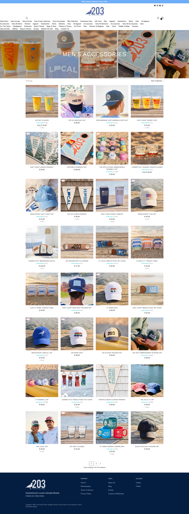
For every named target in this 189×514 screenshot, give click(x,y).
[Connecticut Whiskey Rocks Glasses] (147, 148)
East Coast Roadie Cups (147, 120)
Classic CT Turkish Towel (147, 261)
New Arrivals (15, 21)
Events (36, 29)
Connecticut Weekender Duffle (41, 261)
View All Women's (101, 24)
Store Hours (39, 496)
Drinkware (28, 26)
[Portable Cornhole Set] (77, 148)
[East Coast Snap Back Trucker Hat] (77, 289)
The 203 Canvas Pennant (77, 214)
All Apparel (145, 21)
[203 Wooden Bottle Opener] (77, 242)
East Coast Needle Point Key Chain (147, 308)
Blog (56, 29)
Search (83, 483)
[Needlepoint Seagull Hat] (42, 333)
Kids (107, 26)
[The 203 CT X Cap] (147, 380)
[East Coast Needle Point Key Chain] (147, 289)
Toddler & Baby (124, 26)
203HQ (14, 29)
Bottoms (62, 24)
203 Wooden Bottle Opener (77, 261)
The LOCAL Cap (42, 446)
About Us (111, 483)
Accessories (4, 24)
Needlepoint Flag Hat (147, 214)
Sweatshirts (122, 21)
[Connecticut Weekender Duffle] (42, 242)
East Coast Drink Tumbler (112, 214)
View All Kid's (5, 29)
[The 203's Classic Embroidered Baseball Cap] (112, 148)
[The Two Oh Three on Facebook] (155, 5)
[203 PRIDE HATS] (77, 333)
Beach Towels (39, 26)
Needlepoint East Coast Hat (42, 214)
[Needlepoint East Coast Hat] (42, 195)
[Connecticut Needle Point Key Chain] (77, 380)
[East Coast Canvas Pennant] (42, 148)
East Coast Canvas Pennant (41, 167)
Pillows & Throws (65, 26)
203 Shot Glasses (77, 446)
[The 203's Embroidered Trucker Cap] (147, 333)
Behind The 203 (47, 29)
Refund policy (86, 486)
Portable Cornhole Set (77, 167)
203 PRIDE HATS (77, 353)
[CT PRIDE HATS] (112, 289)
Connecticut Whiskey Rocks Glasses (147, 167)
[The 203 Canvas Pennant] (77, 195)
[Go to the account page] (158, 18)
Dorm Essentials (59, 21)
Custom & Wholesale (116, 494)
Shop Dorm (4, 21)
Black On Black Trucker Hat (147, 446)
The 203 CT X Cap (147, 399)
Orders (138, 483)
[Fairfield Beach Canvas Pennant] (112, 380)
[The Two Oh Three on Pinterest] (160, 5)
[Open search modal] (27, 18)
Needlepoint (17, 26)
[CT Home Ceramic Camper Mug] (112, 427)
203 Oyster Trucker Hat (112, 353)
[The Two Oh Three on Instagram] (157, 5)
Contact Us (65, 29)
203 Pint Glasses (42, 120)
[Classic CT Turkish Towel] (147, 242)
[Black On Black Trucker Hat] (147, 427)
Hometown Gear (86, 21)
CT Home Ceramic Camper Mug (112, 446)
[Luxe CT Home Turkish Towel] (42, 289)
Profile (138, 486)
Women (27, 24)
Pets (85, 26)
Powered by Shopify (31, 506)
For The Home (5, 26)
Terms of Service (87, 490)
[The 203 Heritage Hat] (77, 101)
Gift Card (98, 21)
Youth (114, 26)
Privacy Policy (86, 494)
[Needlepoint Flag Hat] (147, 195)
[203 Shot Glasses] (77, 427)
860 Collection (72, 21)
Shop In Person (25, 29)
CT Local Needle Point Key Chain (112, 261)
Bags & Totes (51, 26)
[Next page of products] (100, 464)
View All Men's (17, 24)
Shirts (131, 21)
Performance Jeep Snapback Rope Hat (112, 120)
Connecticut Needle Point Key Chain (77, 399)
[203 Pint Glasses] (42, 101)
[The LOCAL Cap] (42, 427)
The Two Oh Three (41, 504)
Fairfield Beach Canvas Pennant (112, 399)
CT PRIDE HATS (112, 308)
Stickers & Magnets (96, 26)
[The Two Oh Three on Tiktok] (162, 5)
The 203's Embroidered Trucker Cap (147, 353)
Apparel (112, 21)
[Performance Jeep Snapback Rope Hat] (112, 101)
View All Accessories (130, 24)
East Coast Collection (42, 21)
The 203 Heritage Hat (77, 120)
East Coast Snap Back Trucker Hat (77, 308)
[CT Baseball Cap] (42, 380)
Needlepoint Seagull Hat (42, 353)
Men (105, 21)
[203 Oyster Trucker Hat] (112, 333)
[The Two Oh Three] (94, 11)
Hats (137, 21)
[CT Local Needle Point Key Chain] (112, 242)
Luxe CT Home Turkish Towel (42, 308)
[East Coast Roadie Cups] (147, 101)
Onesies (135, 26)
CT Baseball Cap (41, 399)
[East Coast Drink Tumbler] (112, 195)
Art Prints (77, 26)
